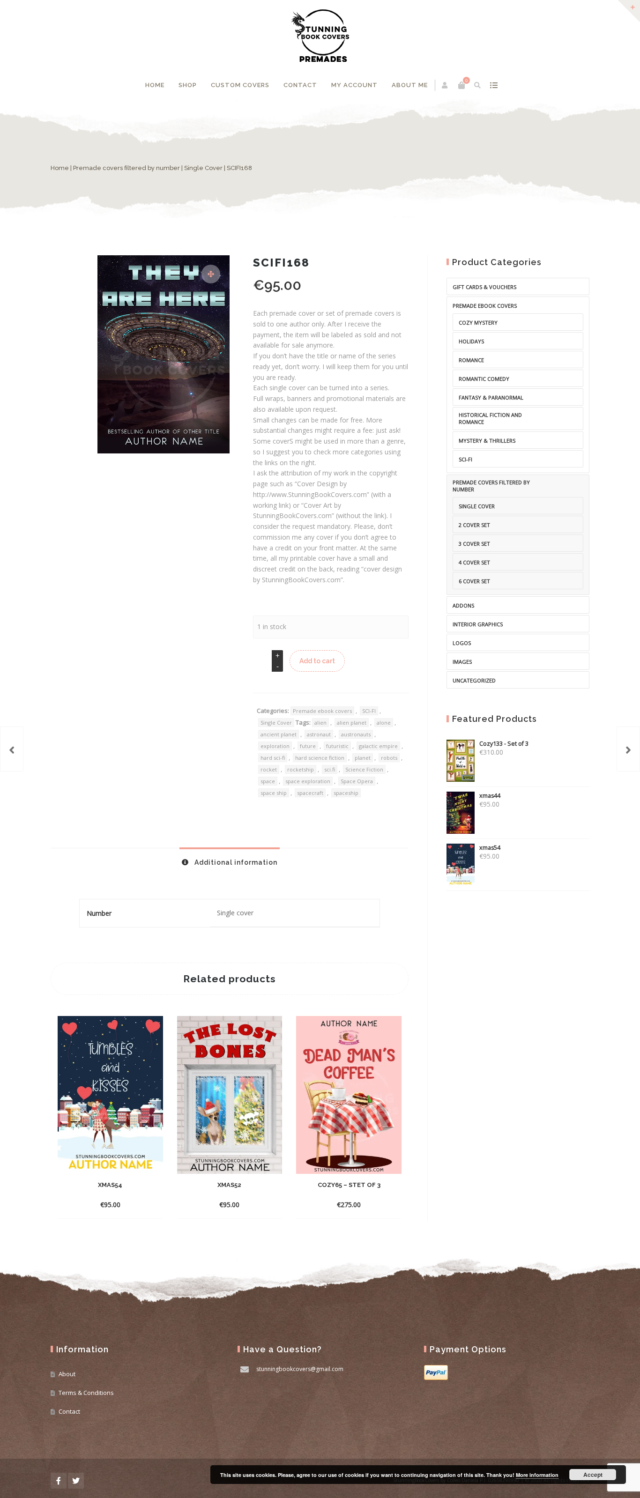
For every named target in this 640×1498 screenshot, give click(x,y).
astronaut (319, 734)
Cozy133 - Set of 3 (503, 744)
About (67, 1374)
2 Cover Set (474, 524)
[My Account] (445, 85)
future (308, 745)
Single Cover (203, 167)
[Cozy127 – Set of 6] (11, 749)
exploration (275, 745)
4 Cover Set (474, 562)
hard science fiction (319, 757)
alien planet (351, 722)
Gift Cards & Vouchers (484, 286)
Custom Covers (240, 85)
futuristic (337, 745)
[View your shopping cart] (461, 85)
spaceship (346, 792)
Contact (300, 85)
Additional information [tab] (235, 862)
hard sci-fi (272, 757)
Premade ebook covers (322, 710)
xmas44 (489, 796)
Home (154, 85)
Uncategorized (474, 680)
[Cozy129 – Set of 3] (628, 749)
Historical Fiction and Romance (490, 418)
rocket (268, 769)
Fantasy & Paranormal (491, 397)
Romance (471, 359)
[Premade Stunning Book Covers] (320, 35)
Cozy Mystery (478, 322)
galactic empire (378, 745)
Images (462, 661)
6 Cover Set (474, 581)
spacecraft (310, 792)
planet (363, 757)
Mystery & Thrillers (487, 440)
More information (537, 1474)
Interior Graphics (478, 624)
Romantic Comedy (484, 378)
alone (384, 722)
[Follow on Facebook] (59, 1481)
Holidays (471, 341)
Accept (593, 1474)
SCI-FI (369, 710)
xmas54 (489, 848)
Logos (462, 642)
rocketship (300, 769)
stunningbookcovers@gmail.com (299, 1369)
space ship (273, 792)
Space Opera (357, 781)
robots (389, 757)
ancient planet (278, 734)
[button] (210, 274)
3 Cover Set (474, 543)
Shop (188, 85)
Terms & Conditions (86, 1392)
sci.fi (329, 769)
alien (320, 722)
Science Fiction (364, 769)
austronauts (356, 734)
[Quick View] (133, 1204)
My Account (354, 85)
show (494, 85)
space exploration (307, 781)
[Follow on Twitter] (76, 1481)
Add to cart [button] (102, 1204)
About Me (410, 85)
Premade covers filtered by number (126, 167)
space (267, 781)
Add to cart (317, 661)
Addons (463, 605)
